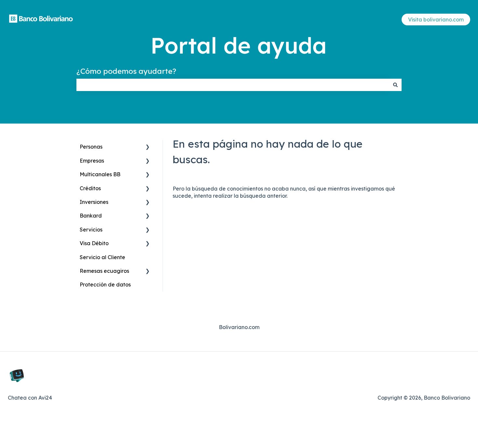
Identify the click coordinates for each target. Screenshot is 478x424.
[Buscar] (395, 85)
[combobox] (232, 85)
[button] (147, 147)
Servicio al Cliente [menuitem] (102, 257)
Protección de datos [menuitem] (105, 284)
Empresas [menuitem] (92, 160)
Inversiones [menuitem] (94, 202)
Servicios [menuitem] (91, 229)
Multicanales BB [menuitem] (100, 174)
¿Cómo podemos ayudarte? (126, 71)
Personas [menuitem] (91, 146)
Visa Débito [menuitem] (94, 243)
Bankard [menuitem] (91, 215)
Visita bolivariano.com (436, 19)
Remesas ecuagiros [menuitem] (104, 271)
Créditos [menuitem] (90, 188)
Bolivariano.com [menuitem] (239, 327)
